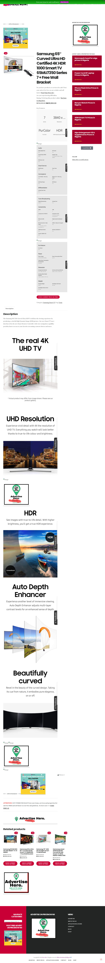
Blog (69, 929)
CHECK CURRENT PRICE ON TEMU (48, 297)
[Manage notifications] (101, 959)
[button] (87, 148)
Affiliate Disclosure (75, 924)
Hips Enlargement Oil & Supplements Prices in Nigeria (85, 134)
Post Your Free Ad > (47, 93)
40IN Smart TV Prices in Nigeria (85, 118)
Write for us (72, 921)
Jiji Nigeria (68, 957)
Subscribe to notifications (80, 159)
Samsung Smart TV (49, 302)
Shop (69, 932)
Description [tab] (9, 308)
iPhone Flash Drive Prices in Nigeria (86, 89)
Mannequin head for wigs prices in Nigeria (86, 59)
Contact (71, 926)
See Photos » (78, 64)
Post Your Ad (64, 2)
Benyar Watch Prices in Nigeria (85, 104)
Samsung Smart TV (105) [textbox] (13, 922)
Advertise (71, 918)
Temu (60, 302)
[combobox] (13, 921)
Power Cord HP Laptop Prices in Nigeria (84, 74)
